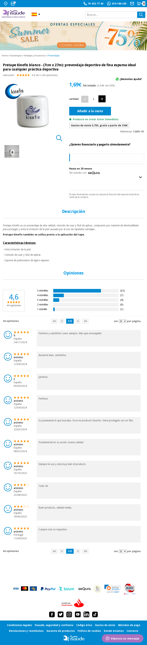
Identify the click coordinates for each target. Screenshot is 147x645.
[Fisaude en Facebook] (52, 614)
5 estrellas (42, 290)
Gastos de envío (105, 625)
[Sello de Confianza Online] (97, 589)
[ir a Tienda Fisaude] (74, 638)
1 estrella (42, 309)
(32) (122, 290)
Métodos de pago (129, 625)
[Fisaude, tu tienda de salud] (14, 14)
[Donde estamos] (6, 3)
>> (85, 321)
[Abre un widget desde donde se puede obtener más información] (122, 638)
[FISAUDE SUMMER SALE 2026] (73, 35)
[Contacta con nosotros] (132, 3)
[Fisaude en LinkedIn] (86, 614)
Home (5, 55)
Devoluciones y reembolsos (26, 630)
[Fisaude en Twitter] (60, 614)
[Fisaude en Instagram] (69, 614)
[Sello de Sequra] (84, 588)
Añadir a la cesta (90, 111)
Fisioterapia (16, 55)
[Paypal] (48, 589)
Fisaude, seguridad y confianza (54, 625)
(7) (121, 295)
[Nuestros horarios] (14, 3)
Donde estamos (114, 630)
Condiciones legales (19, 625)
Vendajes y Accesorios (35, 55)
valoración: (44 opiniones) (30, 75)
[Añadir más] (102, 98)
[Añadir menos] (84, 99)
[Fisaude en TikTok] (95, 614)
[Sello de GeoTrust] (112, 589)
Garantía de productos (60, 630)
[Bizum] (66, 588)
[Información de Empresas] (130, 589)
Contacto (132, 630)
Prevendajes (54, 55)
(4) (121, 299)
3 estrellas (42, 299)
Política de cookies (89, 630)
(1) (121, 309)
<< (54, 321)
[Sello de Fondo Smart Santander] (73, 603)
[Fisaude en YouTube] (78, 614)
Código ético (84, 625)
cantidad (74, 99)
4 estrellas (42, 295)
